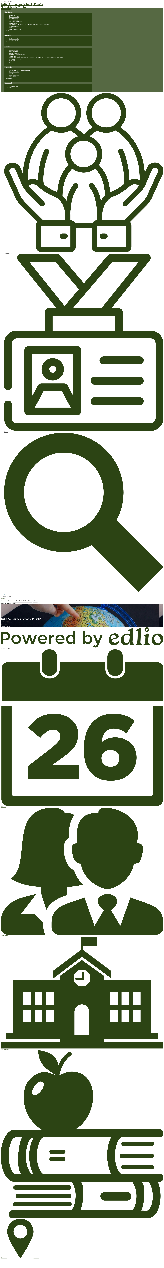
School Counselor (14, 26)
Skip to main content (6, 1)
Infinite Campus (13, 51)
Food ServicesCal (14, 17)
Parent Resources (14, 53)
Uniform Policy (13, 23)
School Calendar (13, 18)
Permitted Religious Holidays (17, 54)
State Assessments (14, 75)
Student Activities (14, 39)
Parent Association (14, 50)
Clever (11, 73)
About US (12, 15)
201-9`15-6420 (5, 624)
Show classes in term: (7, 600)
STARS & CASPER (14, 56)
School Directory (13, 86)
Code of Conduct (14, 40)
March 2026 (16, 20)
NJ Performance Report (15, 21)
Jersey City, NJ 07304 (7, 622)
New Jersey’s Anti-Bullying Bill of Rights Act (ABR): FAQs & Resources (29, 24)
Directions (36, 1258)
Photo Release (13, 61)
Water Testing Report (15, 29)
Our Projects (12, 76)
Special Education (14, 72)
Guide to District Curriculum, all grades (19, 70)
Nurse (10, 27)
